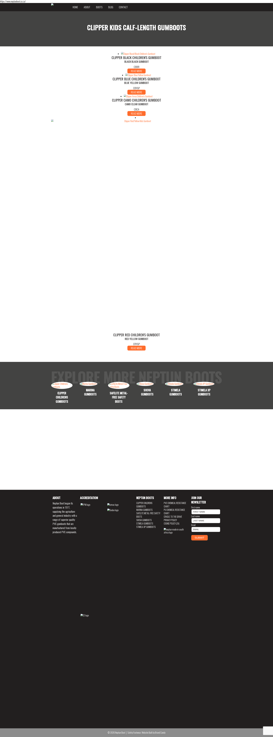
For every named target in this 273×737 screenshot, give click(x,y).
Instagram (218, 7)
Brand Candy (160, 732)
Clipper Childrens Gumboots (144, 504)
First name (195, 507)
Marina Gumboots (144, 510)
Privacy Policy (170, 520)
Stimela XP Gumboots (146, 527)
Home (75, 7)
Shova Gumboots (144, 520)
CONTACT (123, 7)
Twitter (217, 7)
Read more (136, 71)
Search (221, 7)
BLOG (110, 7)
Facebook (219, 7)
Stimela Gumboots (144, 523)
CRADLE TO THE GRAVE (173, 516)
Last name (195, 516)
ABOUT (87, 7)
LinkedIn (215, 7)
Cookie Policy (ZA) (171, 523)
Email (193, 525)
